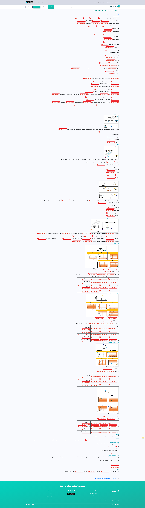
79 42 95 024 (49, 493)
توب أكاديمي (113, 6)
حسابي (29, 6)
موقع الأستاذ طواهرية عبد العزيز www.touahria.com (105, 478)
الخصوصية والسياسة (30, 504)
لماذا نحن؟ (95, 495)
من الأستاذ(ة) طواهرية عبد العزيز (113, 14)
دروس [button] (51, 6)
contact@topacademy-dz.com (100, 2)
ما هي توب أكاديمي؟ (93, 493)
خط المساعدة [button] (117, 2)
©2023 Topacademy (115, 504)
